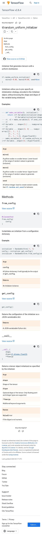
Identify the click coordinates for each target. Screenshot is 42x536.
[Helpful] (16, 23)
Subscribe (34, 525)
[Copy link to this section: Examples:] (13, 104)
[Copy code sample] (38, 74)
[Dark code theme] (34, 74)
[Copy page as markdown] (12, 32)
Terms (4, 519)
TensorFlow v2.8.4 (11, 10)
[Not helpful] (19, 23)
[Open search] (30, 2)
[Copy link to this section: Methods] (15, 197)
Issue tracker (6, 496)
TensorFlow (6, 18)
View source (7, 208)
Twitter (4, 482)
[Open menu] (3, 3)
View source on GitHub (16, 59)
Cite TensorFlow (8, 511)
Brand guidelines (8, 507)
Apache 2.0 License (8, 448)
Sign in (36, 3)
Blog (3, 470)
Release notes (7, 500)
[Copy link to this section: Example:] (12, 240)
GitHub (4, 478)
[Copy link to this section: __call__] (14, 336)
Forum (4, 474)
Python (35, 18)
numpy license (13, 455)
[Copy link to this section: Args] (9, 149)
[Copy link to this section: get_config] (16, 293)
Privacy (11, 519)
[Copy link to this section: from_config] (18, 203)
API (14, 18)
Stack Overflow (7, 503)
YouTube (5, 486)
